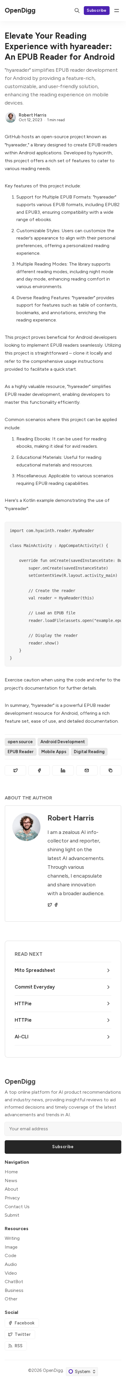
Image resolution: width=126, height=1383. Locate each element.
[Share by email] (87, 770)
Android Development (62, 741)
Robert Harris (32, 115)
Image (11, 1247)
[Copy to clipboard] (110, 770)
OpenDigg (53, 1370)
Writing (12, 1238)
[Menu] (116, 10)
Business (14, 1290)
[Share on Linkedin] (63, 770)
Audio (11, 1264)
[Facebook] (56, 904)
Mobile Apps (53, 751)
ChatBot (14, 1281)
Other (11, 1299)
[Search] (77, 10)
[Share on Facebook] (39, 770)
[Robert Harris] (10, 117)
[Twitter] (49, 904)
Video (11, 1273)
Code (10, 1255)
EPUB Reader (21, 751)
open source (20, 741)
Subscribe (97, 10)
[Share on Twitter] (15, 770)
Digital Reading (89, 751)
